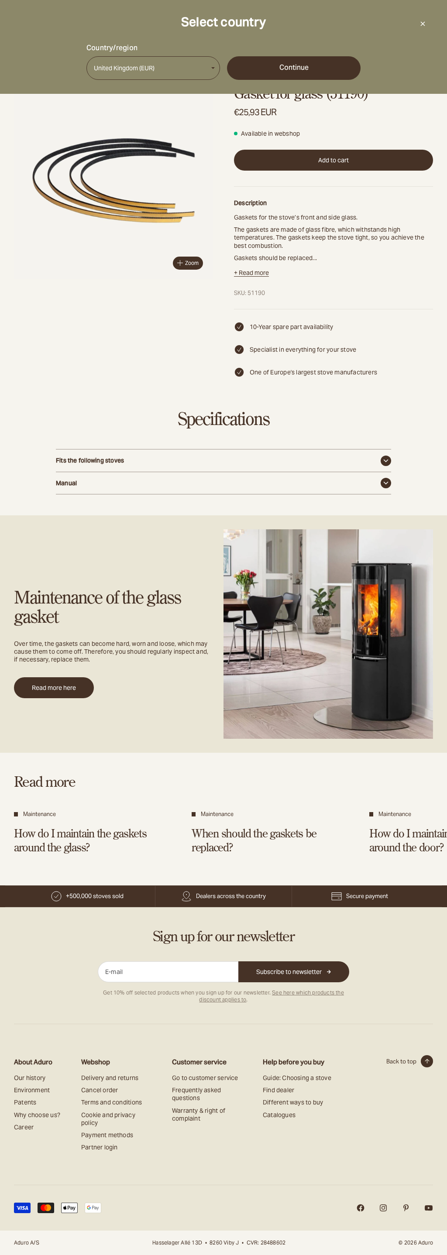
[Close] (422, 23)
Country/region (112, 48)
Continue (294, 67)
